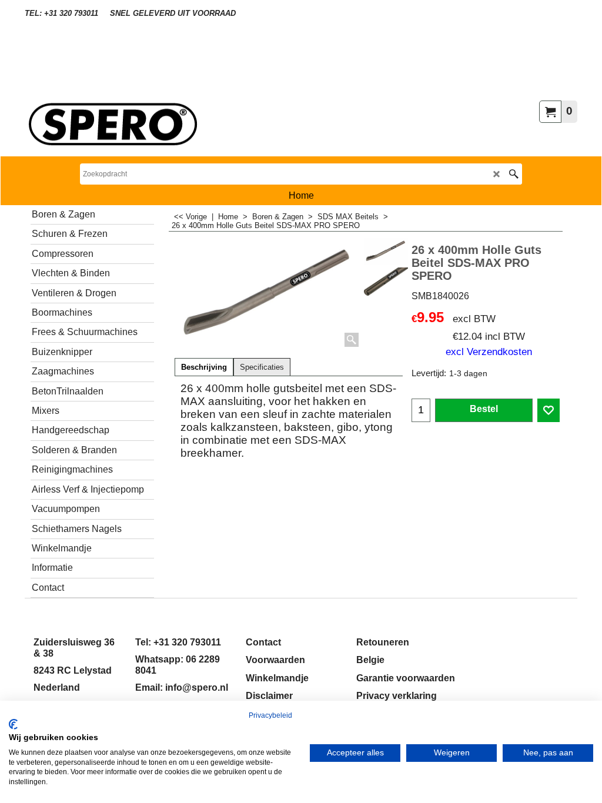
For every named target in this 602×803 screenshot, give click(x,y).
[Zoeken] (513, 174)
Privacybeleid (270, 715)
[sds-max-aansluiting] (386, 281)
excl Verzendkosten (489, 351)
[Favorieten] (548, 410)
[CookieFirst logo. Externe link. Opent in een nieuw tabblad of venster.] (13, 724)
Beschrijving (204, 367)
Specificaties (262, 367)
